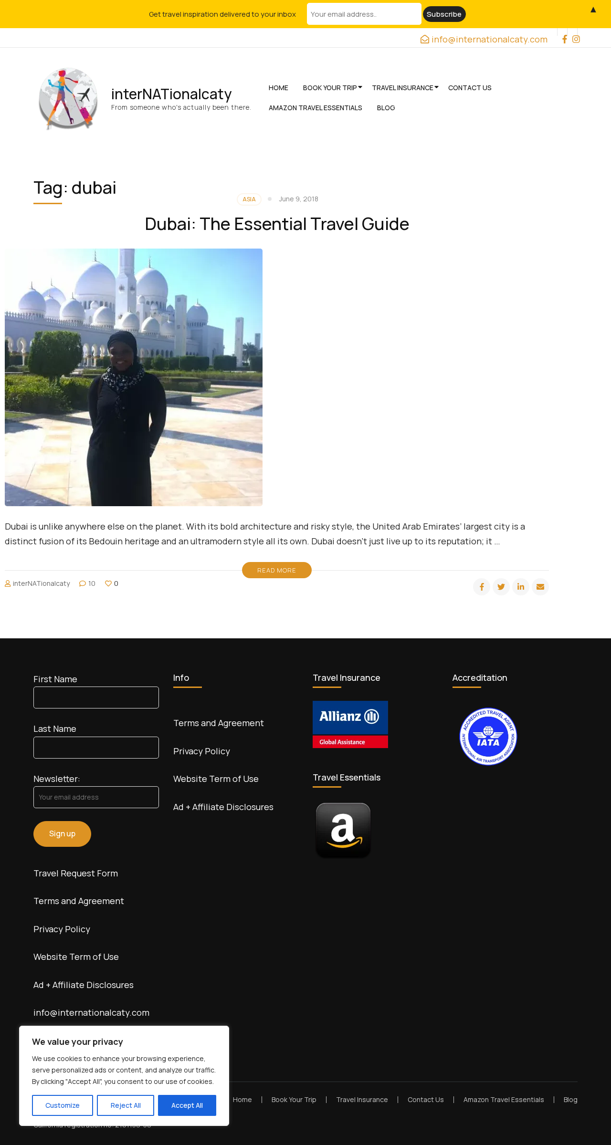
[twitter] (501, 586)
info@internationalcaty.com (91, 1012)
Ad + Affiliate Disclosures (83, 984)
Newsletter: (56, 778)
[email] (540, 586)
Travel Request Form (75, 873)
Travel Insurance (402, 87)
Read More (276, 570)
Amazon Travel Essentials (315, 107)
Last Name (54, 728)
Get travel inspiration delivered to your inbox (222, 14)
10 (91, 583)
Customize (62, 1105)
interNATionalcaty (171, 94)
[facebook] (562, 32)
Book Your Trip (330, 87)
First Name (55, 679)
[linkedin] (520, 586)
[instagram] (572, 32)
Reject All (126, 1105)
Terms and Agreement (78, 900)
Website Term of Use (76, 956)
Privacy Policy (61, 929)
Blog (386, 107)
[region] (124, 1076)
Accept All (187, 1105)
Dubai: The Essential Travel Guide (277, 223)
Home (278, 87)
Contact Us (470, 87)
